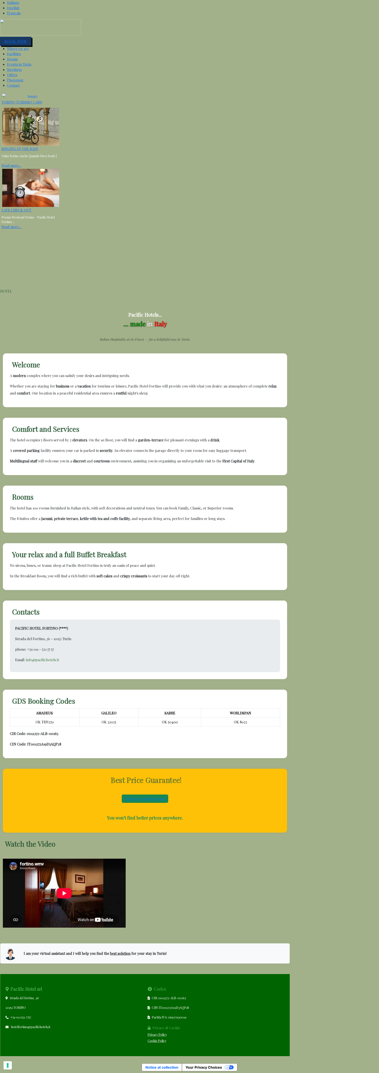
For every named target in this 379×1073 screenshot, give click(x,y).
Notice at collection (161, 1067)
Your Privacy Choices (204, 1067)
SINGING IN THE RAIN (20, 148)
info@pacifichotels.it (42, 659)
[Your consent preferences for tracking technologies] (8, 1065)
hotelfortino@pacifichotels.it (30, 1027)
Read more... (11, 165)
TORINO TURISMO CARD (22, 102)
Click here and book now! (145, 798)
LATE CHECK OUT (16, 210)
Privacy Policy (157, 1034)
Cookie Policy (157, 1041)
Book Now (15, 41)
